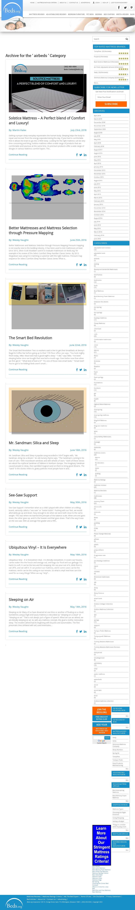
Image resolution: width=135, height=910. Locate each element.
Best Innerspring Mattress (118, 791)
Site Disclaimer (98, 896)
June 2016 (97, 157)
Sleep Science (99, 593)
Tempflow (116, 756)
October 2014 (98, 215)
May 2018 (97, 139)
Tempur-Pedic (118, 760)
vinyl (95, 669)
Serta (114, 741)
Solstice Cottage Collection (103, 604)
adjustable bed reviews (102, 248)
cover (96, 345)
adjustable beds (99, 253)
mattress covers (99, 453)
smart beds (98, 598)
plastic (96, 544)
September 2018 (100, 129)
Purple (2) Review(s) (101, 57)
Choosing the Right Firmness (119, 813)
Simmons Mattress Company (119, 745)
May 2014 (97, 228)
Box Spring (95, 882)
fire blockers (99, 463)
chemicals (97, 329)
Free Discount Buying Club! (102, 718)
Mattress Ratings (99, 480)
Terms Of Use (86, 896)
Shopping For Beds (120, 805)
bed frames (98, 275)
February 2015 (99, 201)
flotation (97, 366)
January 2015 (98, 204)
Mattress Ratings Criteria (47, 2)
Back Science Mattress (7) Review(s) (106, 62)
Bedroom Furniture (76, 14)
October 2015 (98, 177)
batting (96, 264)
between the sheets (101, 302)
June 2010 (97, 239)
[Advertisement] (54, 42)
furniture (97, 388)
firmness (97, 361)
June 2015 (97, 187)
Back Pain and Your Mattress (101, 890)
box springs (98, 312)
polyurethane (99, 550)
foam (96, 372)
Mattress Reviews (36, 14)
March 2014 (98, 232)
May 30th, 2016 (78, 502)
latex (95, 431)
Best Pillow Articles (120, 834)
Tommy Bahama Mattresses (104, 642)
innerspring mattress (101, 415)
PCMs (96, 528)
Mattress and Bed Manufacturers (119, 732)
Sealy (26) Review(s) (101, 72)
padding (97, 523)
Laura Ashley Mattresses (102, 437)
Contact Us (73, 2)
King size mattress (100, 426)
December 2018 (99, 122)
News (96, 517)
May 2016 (97, 160)
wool (95, 696)
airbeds (96, 259)
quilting (97, 474)
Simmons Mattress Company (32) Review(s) (109, 78)
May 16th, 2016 (78, 554)
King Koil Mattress (100, 420)
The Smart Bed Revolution (30, 337)
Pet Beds (90, 14)
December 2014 (99, 208)
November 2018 (99, 126)
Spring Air (116, 753)
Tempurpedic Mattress (102, 636)
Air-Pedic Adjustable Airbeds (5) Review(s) (108, 67)
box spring (97, 307)
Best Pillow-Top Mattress (100, 871)
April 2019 (97, 115)
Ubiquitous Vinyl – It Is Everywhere (37, 547)
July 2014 (97, 222)
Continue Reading (18, 154)
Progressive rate (100, 555)
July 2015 (97, 184)
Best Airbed (96, 866)
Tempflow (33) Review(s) (102, 51)
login (97, 2)
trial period (98, 652)
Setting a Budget (118, 821)
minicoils (97, 512)
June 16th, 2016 (78, 450)
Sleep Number (118, 750)
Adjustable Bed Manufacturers (119, 774)
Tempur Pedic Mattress (102, 631)
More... (96, 83)
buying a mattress (100, 318)
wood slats (97, 690)
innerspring (98, 410)
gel (95, 393)
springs (96, 620)
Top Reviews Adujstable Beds (119, 709)
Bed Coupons (109, 14)
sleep (96, 588)
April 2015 (97, 194)
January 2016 (98, 167)
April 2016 (97, 163)
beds (95, 285)
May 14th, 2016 (78, 606)
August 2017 (98, 150)
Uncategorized (99, 658)
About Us (63, 2)
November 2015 (99, 174)
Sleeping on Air (21, 599)
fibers (96, 356)
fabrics (96, 350)
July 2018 (97, 136)
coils (95, 334)
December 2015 (99, 170)
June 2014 (97, 225)
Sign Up (105, 2)
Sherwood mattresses (101, 577)
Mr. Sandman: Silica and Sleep (34, 442)
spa (95, 615)
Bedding (98, 14)
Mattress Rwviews (100, 491)
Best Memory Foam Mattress (104, 296)
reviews (97, 571)
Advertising (85, 2)
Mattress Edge (97, 880)
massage (97, 442)
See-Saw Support (23, 495)
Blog (132, 14)
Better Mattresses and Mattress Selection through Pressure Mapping (43, 230)
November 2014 (99, 211)
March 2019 (98, 119)
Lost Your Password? (119, 2)
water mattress (99, 674)
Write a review (122, 14)
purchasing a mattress (102, 561)
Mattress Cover (97, 878)
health (96, 399)
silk (95, 582)
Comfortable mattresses (102, 339)
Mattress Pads (97, 876)
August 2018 (98, 133)
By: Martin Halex (17, 130)
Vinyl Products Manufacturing (118, 764)
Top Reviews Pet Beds (119, 721)
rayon (96, 566)
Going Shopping (118, 818)
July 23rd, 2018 (78, 130)
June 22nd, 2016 (78, 344)
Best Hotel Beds (97, 875)
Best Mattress (98, 291)
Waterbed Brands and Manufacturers (120, 844)
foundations (98, 383)
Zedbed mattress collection (104, 701)
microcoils (97, 507)
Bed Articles (31, 899)
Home (32, 2)
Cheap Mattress (99, 323)
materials (97, 447)
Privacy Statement (113, 896)
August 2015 (98, 180)
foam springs (98, 377)
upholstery (98, 663)
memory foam (99, 501)
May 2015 (97, 191)
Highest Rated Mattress (102, 404)
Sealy (114, 737)
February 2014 (99, 235)
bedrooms (97, 280)
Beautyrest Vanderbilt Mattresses (105, 269)
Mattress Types (118, 809)
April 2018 (97, 143)
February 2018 (99, 146)
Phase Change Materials (102, 534)
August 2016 (98, 153)
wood (96, 685)
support (97, 625)
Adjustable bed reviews (56, 14)
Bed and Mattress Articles (119, 785)
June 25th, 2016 (78, 239)
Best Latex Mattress (98, 868)
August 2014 (98, 218)
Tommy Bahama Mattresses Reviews (107, 647)
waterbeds (98, 679)
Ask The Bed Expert (71, 896)
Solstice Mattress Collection (103, 609)
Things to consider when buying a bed (119, 826)
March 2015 (98, 198)
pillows (96, 539)
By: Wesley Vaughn (18, 239)
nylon (97, 468)
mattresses (98, 496)
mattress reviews (100, 485)
